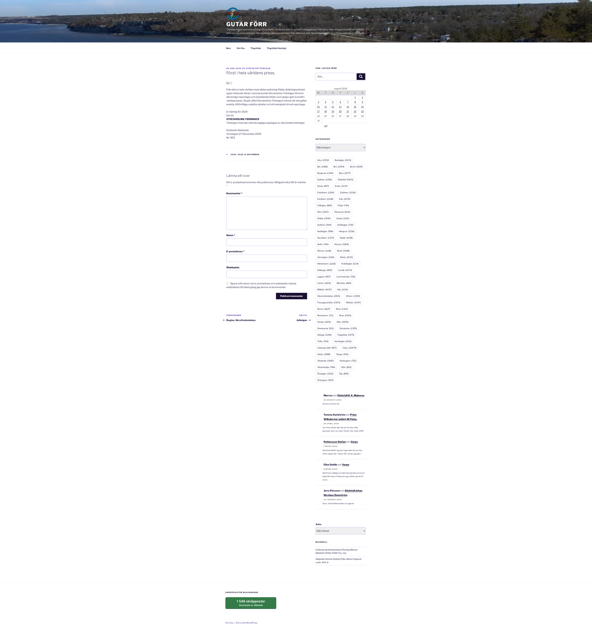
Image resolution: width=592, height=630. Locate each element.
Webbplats (232, 267)
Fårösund (342, 212)
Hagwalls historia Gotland (328, 559)
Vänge (342, 354)
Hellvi (323, 244)
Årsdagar (325, 373)
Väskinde (325, 360)
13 (340, 106)
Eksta (323, 186)
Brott (356, 166)
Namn (230, 235)
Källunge (324, 270)
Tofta (323, 341)
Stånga (324, 334)
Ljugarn (324, 276)
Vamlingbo (343, 341)
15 (355, 106)
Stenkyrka (348, 328)
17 (318, 111)
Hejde (346, 237)
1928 (233, 154)
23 (362, 111)
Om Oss (241, 48)
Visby (349, 347)
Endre (341, 186)
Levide (345, 270)
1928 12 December (249, 154)
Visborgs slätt (327, 347)
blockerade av (254, 604)
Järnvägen (325, 257)
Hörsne (324, 250)
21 (348, 111)
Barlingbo (343, 160)
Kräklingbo (350, 263)
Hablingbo (325, 231)
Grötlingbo (345, 225)
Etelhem (348, 192)
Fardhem (325, 199)
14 (348, 106)
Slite (342, 322)
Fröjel (343, 205)
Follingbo (324, 205)
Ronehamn (325, 315)
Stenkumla (325, 328)
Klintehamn (326, 263)
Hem (228, 48)
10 (318, 106)
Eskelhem (325, 192)
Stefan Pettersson (258, 68)
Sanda (324, 322)
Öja (344, 373)
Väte (346, 367)
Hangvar (346, 231)
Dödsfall (345, 179)
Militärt (324, 289)
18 (325, 111)
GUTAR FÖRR (246, 24)
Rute (345, 315)
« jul (325, 125)
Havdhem (325, 237)
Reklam (353, 302)
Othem (353, 296)
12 (333, 106)
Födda (324, 218)
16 (362, 106)
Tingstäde (256, 48)
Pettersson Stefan (335, 441)
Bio (322, 166)
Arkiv (318, 524)
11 (326, 106)
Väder (323, 354)
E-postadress (235, 251)
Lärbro (324, 283)
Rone (342, 309)
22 (355, 111)
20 (340, 111)
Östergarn (325, 380)
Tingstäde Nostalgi (276, 48)
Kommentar (234, 193)
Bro (338, 166)
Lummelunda (345, 276)
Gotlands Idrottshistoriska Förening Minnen (337, 549)
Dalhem (324, 179)
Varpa (354, 441)
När (342, 289)
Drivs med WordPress (246, 622)
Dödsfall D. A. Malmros (350, 395)
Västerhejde (326, 367)
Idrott (343, 250)
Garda (342, 218)
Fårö (323, 212)
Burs (345, 173)
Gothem (324, 225)
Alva (323, 160)
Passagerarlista (328, 302)
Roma (323, 309)
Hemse (341, 244)
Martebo (344, 283)
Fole (344, 199)
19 (333, 111)
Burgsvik (325, 173)
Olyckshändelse (328, 296)
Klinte (346, 257)
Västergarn (347, 360)
